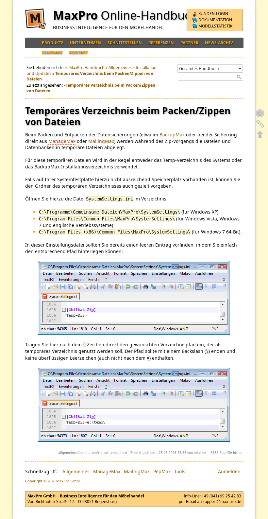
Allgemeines (120, 67)
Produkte (52, 42)
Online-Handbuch (149, 15)
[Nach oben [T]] (260, 134)
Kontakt (78, 52)
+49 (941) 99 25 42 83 (221, 496)
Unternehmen (85, 42)
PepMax (162, 471)
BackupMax (172, 134)
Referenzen (161, 42)
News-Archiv (219, 42)
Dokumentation (214, 20)
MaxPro (75, 15)
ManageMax (61, 141)
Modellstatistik (214, 26)
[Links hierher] (260, 123)
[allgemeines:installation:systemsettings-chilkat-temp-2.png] (134, 405)
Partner (189, 42)
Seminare (52, 52)
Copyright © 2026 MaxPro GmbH (53, 480)
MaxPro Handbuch (87, 67)
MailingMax (101, 141)
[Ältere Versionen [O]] (260, 113)
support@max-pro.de (222, 501)
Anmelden (229, 471)
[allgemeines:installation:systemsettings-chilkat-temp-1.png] (134, 298)
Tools (179, 471)
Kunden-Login (212, 13)
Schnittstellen (125, 42)
